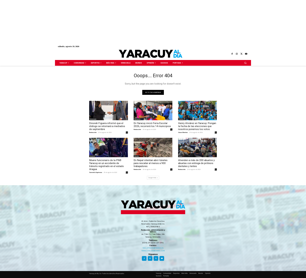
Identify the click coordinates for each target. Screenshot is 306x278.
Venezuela (93, 119)
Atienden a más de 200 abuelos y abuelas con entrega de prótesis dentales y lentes (196, 163)
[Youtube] (246, 54)
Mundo (136, 156)
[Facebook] (232, 54)
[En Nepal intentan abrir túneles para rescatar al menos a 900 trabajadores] (153, 147)
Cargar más (152, 178)
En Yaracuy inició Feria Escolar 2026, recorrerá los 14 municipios (152, 125)
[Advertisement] (71, 17)
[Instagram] (237, 54)
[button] (245, 63)
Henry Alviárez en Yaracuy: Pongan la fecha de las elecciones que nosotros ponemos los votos (197, 126)
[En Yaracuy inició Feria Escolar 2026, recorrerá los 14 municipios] (153, 110)
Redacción (93, 132)
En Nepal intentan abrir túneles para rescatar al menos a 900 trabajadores (150, 163)
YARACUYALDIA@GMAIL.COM (153, 251)
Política (181, 119)
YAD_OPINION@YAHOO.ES (153, 248)
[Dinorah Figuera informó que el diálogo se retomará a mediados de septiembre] (108, 110)
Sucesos (92, 156)
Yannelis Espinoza (95, 172)
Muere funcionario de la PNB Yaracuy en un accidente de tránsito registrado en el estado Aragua (106, 165)
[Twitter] (241, 54)
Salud (180, 156)
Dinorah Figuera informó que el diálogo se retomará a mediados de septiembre (107, 126)
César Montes (183, 132)
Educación (137, 119)
